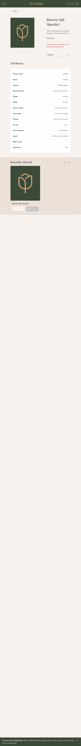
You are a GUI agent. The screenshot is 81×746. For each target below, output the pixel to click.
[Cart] (77, 4)
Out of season (32, 209)
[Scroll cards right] (69, 162)
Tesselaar (36, 4)
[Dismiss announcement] (77, 740)
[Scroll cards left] (65, 162)
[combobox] (18, 209)
